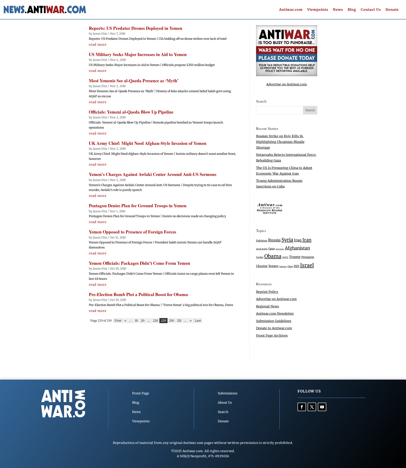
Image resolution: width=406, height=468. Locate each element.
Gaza (271, 248)
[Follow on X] (312, 407)
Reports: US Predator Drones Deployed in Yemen (135, 28)
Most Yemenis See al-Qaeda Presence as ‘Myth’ (133, 80)
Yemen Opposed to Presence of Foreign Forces (132, 232)
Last (198, 321)
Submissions (227, 393)
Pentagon (307, 257)
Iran (306, 240)
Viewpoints (317, 10)
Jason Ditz (100, 34)
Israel (307, 265)
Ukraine (261, 266)
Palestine (283, 266)
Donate (392, 10)
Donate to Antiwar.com (274, 328)
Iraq (298, 240)
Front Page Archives (272, 336)
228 (155, 321)
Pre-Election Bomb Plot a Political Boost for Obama (138, 294)
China (290, 266)
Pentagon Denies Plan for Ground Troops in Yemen (138, 205)
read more (98, 45)
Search (223, 412)
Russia (274, 240)
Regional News (267, 306)
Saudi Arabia (261, 249)
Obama (272, 256)
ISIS (296, 266)
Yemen (273, 266)
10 (136, 321)
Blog (352, 10)
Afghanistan (297, 248)
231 (179, 321)
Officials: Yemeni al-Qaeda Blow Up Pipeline (131, 112)
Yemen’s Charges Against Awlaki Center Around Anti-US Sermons (152, 174)
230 (171, 321)
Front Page (140, 393)
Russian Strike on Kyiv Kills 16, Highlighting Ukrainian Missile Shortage (280, 142)
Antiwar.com (291, 10)
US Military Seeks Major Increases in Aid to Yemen (138, 54)
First (118, 321)
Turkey (259, 257)
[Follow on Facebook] (302, 407)
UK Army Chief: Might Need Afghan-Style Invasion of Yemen (147, 143)
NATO (285, 257)
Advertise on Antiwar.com (286, 84)
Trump (294, 257)
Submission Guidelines (273, 321)
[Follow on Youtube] (322, 407)
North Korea (280, 249)
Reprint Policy (267, 292)
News (338, 10)
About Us (225, 403)
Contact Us (371, 10)
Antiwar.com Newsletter (275, 314)
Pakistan (261, 240)
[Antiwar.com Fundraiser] (286, 75)
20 (142, 321)
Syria (287, 240)
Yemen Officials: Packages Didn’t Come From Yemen (139, 263)
